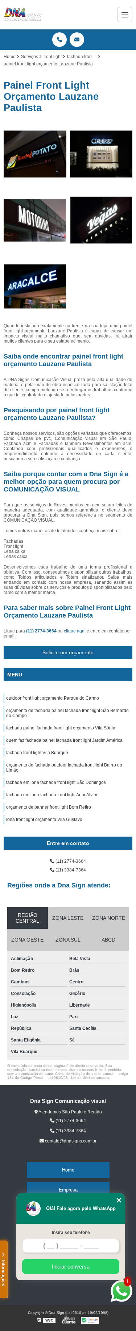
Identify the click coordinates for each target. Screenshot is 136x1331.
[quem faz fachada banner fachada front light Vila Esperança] (101, 220)
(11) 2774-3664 (42, 631)
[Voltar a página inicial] (23, 14)
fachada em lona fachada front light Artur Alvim (51, 794)
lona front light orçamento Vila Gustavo (44, 819)
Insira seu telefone (71, 1232)
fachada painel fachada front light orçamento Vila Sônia (60, 728)
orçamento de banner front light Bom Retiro (48, 807)
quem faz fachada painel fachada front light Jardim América (64, 740)
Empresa (68, 1190)
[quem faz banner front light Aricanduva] (101, 154)
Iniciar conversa (71, 1266)
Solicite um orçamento (68, 652)
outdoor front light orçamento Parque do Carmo (52, 698)
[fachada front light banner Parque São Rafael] (35, 286)
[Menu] (124, 14)
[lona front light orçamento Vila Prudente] (35, 220)
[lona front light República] (35, 154)
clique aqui (75, 631)
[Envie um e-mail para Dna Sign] (77, 39)
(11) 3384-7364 (70, 870)
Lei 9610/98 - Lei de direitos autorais (78, 1078)
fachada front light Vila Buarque (37, 752)
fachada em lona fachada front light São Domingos (56, 782)
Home (68, 1170)
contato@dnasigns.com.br (70, 1141)
